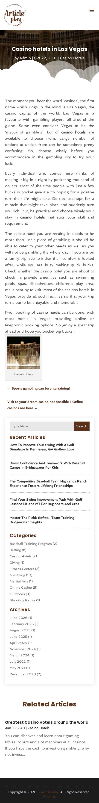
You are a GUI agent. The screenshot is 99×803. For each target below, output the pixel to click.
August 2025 (20, 630)
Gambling (17, 575)
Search (81, 426)
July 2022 (18, 661)
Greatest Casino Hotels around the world (46, 722)
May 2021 (17, 668)
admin (25, 58)
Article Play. (50, 792)
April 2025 (18, 643)
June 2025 (18, 636)
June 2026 (18, 618)
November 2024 (23, 649)
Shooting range (22, 600)
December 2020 (23, 674)
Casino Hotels (72, 58)
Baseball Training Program (31, 544)
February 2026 (22, 624)
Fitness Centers (22, 569)
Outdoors (17, 594)
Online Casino (21, 587)
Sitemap (49, 796)
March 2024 (19, 655)
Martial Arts (19, 581)
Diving (15, 562)
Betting (15, 550)
